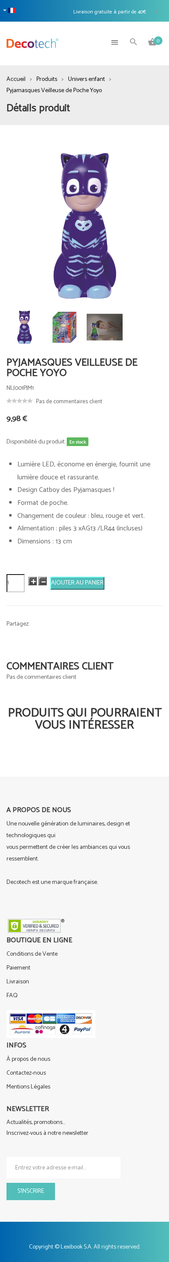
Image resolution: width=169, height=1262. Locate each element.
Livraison (17, 982)
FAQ (12, 996)
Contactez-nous (26, 1073)
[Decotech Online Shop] (32, 43)
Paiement (18, 968)
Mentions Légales (28, 1087)
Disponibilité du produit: (35, 442)
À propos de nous (28, 1059)
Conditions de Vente (32, 954)
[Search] (133, 43)
